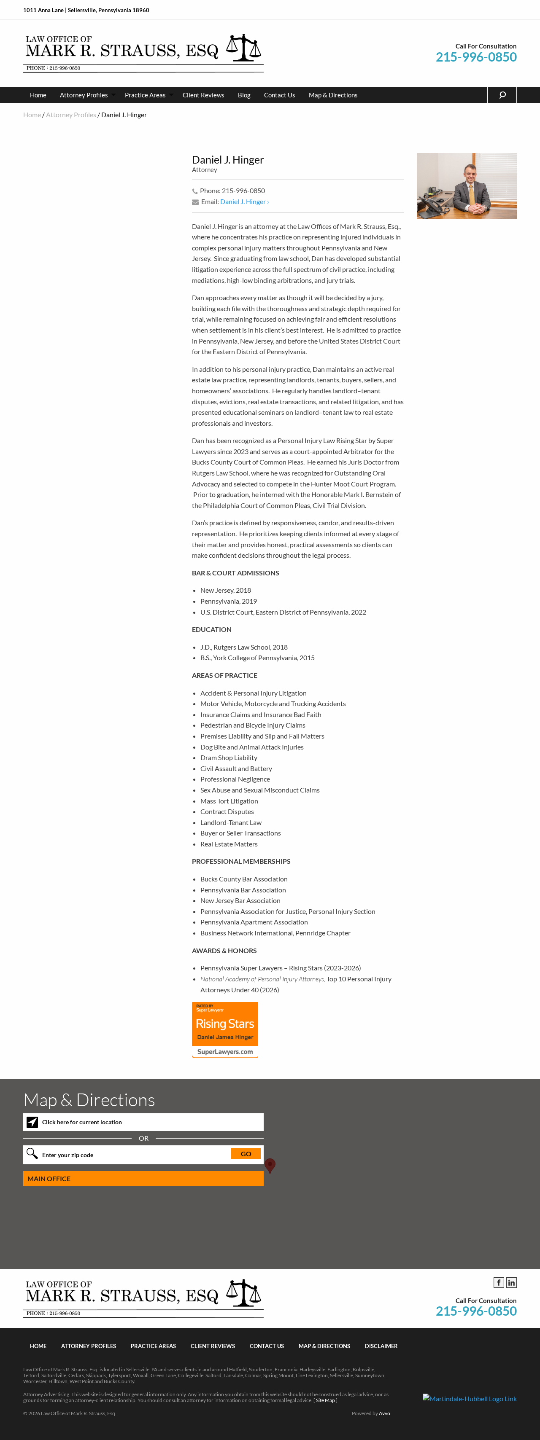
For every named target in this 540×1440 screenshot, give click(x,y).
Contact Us (279, 95)
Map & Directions (333, 95)
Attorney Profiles (84, 95)
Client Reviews (203, 95)
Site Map (325, 1400)
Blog (244, 95)
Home (38, 95)
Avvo (384, 1413)
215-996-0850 (476, 57)
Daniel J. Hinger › (244, 201)
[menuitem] (38, 95)
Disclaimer (381, 1346)
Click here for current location (82, 1122)
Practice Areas (145, 95)
